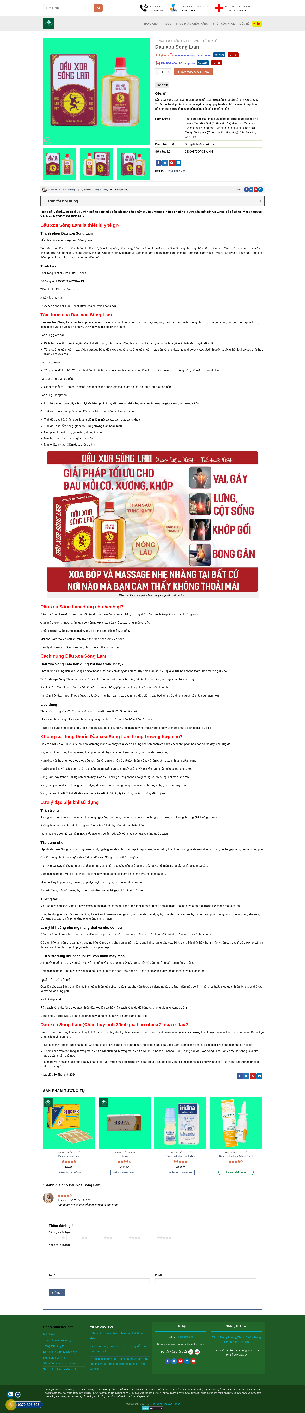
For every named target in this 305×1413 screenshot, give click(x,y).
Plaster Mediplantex (69, 1156)
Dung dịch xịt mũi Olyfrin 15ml (236, 1156)
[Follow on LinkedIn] (187, 1361)
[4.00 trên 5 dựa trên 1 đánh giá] (162, 55)
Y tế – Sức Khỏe (224, 23)
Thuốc (166, 23)
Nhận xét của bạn (60, 1244)
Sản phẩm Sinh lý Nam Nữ (60, 1351)
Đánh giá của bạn (60, 1232)
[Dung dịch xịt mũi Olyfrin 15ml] (236, 1123)
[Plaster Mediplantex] (69, 1123)
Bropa (124, 1156)
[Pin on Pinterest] (172, 163)
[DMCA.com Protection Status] (152, 1407)
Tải (235, 54)
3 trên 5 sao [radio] (96, 1237)
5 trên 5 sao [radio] (149, 1237)
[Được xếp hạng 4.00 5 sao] (125, 1161)
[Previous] (49, 91)
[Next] (143, 91)
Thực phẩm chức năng (192, 23)
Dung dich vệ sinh (54, 1357)
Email (159, 1275)
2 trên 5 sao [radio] (74, 1237)
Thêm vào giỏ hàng (193, 71)
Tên (52, 1275)
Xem (221, 54)
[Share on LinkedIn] (178, 163)
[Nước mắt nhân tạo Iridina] (180, 1123)
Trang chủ (162, 41)
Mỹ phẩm (49, 1334)
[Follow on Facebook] (168, 1361)
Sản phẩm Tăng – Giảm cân (60, 1369)
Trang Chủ (150, 23)
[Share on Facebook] (159, 163)
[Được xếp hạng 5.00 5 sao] (69, 1161)
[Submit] (98, 8)
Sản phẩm (180, 41)
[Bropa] (125, 1123)
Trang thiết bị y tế (204, 41)
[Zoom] (47, 140)
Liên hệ (244, 23)
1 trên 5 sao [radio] (54, 1237)
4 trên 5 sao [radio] (121, 1237)
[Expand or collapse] (260, 201)
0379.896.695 (185, 1337)
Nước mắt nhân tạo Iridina (180, 1156)
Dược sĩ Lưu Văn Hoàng (61, 189)
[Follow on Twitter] (174, 1361)
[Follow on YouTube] (193, 1361)
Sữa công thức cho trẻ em (59, 1363)
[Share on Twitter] (165, 163)
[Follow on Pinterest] (180, 1361)
